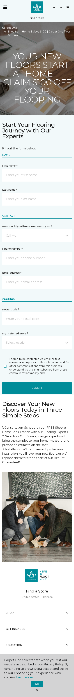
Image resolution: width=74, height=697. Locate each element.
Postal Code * (10, 309)
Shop (10, 613)
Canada (48, 597)
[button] (54, 7)
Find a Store (37, 18)
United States (30, 597)
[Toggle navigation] (5, 7)
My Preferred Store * (15, 333)
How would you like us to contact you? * (27, 226)
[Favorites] (60, 7)
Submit (37, 387)
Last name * (9, 189)
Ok (37, 683)
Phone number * (12, 248)
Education (14, 645)
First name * (9, 165)
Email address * (11, 272)
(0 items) (67, 7)
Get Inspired (16, 629)
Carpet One (9, 27)
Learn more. (25, 677)
